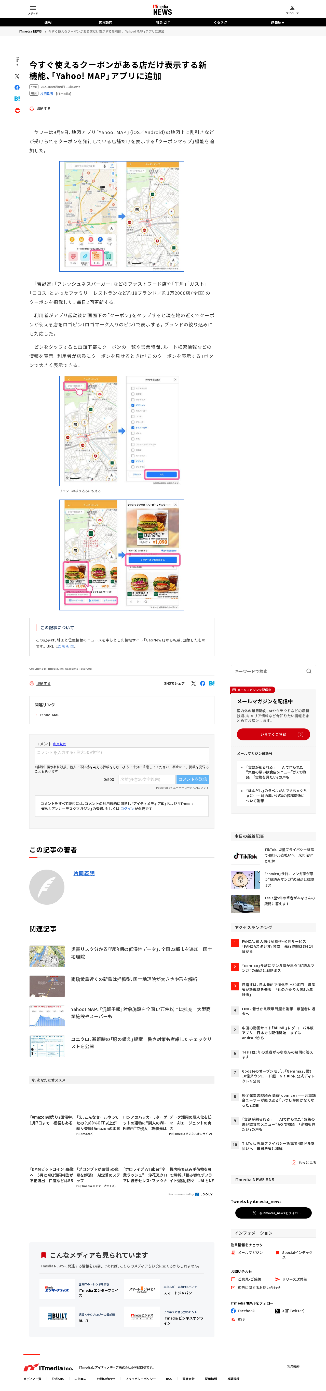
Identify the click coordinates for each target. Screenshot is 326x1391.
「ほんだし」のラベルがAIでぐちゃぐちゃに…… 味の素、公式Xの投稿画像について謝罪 (276, 795)
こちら (63, 646)
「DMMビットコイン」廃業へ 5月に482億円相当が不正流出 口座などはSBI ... (52, 1175)
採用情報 (211, 1379)
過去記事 (278, 22)
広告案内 (80, 1379)
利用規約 (293, 1366)
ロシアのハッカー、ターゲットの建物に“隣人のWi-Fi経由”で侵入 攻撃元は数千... (145, 1123)
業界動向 (105, 22)
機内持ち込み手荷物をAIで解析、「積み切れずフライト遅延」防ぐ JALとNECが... (192, 1175)
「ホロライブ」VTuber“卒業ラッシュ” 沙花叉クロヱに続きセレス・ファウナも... (145, 1175)
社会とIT (163, 22)
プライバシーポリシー (140, 1379)
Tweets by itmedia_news (256, 1201)
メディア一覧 (32, 1379)
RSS (169, 1379)
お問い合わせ (106, 1379)
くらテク (220, 22)
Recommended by (181, 1194)
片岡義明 (84, 873)
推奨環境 (233, 1379)
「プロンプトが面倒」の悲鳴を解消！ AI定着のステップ (98, 1174)
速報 (48, 22)
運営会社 (188, 1379)
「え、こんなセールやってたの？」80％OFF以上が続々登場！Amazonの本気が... (98, 1123)
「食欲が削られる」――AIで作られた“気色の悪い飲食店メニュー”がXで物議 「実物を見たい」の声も (276, 772)
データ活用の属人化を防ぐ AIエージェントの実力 (191, 1122)
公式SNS (58, 1379)
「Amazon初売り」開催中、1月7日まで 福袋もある (52, 1119)
